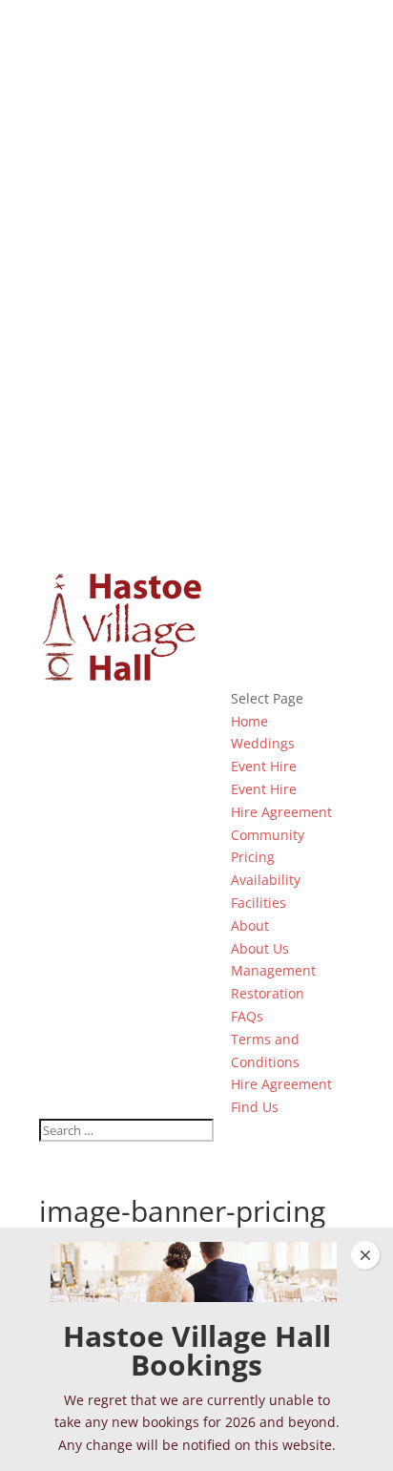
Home (249, 721)
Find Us (255, 1107)
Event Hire (264, 766)
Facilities (258, 902)
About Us (260, 948)
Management (273, 970)
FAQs (247, 1016)
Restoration (267, 993)
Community (267, 835)
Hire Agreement (281, 812)
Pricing (253, 857)
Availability (265, 880)
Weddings (263, 743)
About (250, 925)
